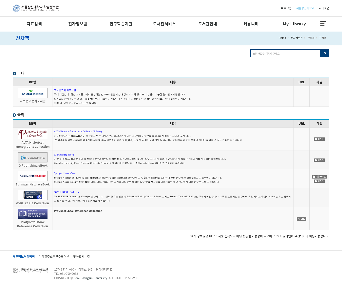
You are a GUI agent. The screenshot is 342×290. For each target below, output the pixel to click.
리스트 (320, 139)
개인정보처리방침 (24, 256)
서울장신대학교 (305, 8)
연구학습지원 (121, 24)
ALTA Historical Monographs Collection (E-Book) (78, 131)
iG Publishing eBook (64, 154)
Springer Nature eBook (65, 173)
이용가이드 (320, 176)
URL (302, 218)
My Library (294, 24)
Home (282, 37)
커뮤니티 (251, 24)
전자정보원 (77, 24)
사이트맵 (324, 8)
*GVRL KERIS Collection (66, 192)
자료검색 (34, 24)
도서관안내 (207, 24)
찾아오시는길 (81, 256)
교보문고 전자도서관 (65, 90)
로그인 (287, 8)
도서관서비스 (164, 24)
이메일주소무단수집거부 (54, 256)
